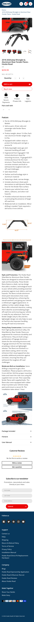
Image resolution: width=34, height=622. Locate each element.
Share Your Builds (8, 592)
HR (3, 67)
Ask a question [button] (17, 467)
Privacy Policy (7, 549)
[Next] (9, 109)
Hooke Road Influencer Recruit (13, 575)
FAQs (4, 537)
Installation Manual (9, 552)
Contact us (6, 534)
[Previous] (3, 109)
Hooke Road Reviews (9, 578)
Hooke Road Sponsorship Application (15, 572)
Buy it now (8, 89)
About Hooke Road (9, 581)
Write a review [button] (17, 463)
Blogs (4, 569)
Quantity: (8, 78)
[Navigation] (30, 4)
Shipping (5, 540)
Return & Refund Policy (10, 543)
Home (4, 10)
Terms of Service (8, 546)
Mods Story (6, 595)
